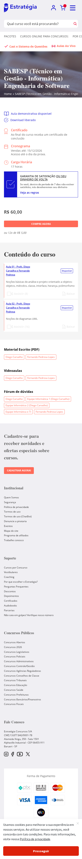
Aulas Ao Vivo (66, 46)
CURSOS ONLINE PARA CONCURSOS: (44, 36)
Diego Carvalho (14, 357)
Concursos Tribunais (15, 680)
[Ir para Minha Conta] (53, 8)
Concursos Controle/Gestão (19, 666)
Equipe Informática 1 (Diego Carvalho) (48, 399)
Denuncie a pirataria (15, 521)
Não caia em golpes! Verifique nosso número (29, 615)
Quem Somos (11, 497)
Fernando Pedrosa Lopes (41, 357)
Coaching (9, 577)
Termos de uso (12, 511)
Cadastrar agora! (19, 470)
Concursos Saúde (13, 690)
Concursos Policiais (14, 656)
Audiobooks (10, 605)
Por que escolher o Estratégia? (21, 581)
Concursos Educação (15, 685)
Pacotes (10, 36)
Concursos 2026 (13, 647)
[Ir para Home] (20, 8)
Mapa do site (11, 531)
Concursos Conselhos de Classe (21, 675)
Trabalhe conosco (14, 540)
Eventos (8, 526)
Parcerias (9, 610)
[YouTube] (20, 754)
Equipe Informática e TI (18, 411)
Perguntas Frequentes (16, 586)
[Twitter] (28, 754)
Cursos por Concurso (15, 567)
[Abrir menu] (73, 8)
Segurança (10, 502)
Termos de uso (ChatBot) (18, 516)
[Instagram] (6, 754)
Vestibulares (11, 572)
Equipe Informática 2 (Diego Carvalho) (27, 405)
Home (8, 94)
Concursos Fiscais (14, 704)
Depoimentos (11, 596)
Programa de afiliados (16, 535)
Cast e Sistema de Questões (28, 46)
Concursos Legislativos (16, 652)
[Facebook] (12, 754)
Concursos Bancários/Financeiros (22, 699)
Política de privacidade (16, 507)
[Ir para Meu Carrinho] (63, 8)
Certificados (10, 600)
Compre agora (41, 224)
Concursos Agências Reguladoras (22, 671)
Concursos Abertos (14, 642)
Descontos (10, 591)
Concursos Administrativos (19, 661)
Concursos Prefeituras (16, 694)
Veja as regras (29, 192)
